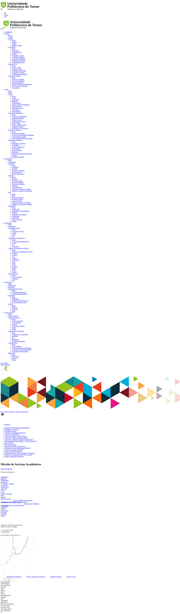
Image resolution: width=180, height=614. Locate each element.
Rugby (14, 328)
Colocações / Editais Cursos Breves (15, 446)
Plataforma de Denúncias (14, 576)
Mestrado (15, 101)
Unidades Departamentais (19, 74)
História (10, 39)
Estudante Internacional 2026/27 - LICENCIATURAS (20, 441)
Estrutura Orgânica (56, 576)
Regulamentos (16, 148)
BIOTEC (15, 253)
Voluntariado (16, 216)
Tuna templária (16, 322)
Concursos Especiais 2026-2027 (14, 450)
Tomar (14, 360)
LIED (13, 263)
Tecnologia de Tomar (18, 72)
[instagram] (6, 580)
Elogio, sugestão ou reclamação (35, 576)
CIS (13, 257)
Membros (7, 424)
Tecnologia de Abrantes (19, 71)
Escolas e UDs (12, 64)
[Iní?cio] (20, 10)
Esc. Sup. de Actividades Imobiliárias (23, 135)
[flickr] (16, 580)
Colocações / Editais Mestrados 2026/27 (16, 438)
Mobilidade (11, 295)
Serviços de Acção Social (19, 86)
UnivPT (6, 33)
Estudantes (11, 164)
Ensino (6, 89)
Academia (15, 279)
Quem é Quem (70, 576)
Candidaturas (8, 32)
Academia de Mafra (18, 118)
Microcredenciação (17, 108)
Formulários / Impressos (11, 429)
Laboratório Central (14, 228)
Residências (15, 339)
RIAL (14, 311)
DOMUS (15, 258)
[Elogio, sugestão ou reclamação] (6, 499)
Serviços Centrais (17, 181)
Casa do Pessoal (17, 187)
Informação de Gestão (18, 61)
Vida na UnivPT (9, 312)
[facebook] (2, 580)
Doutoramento (16, 103)
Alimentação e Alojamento (16, 331)
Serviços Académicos (18, 81)
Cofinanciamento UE (18, 62)
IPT (2, 29)
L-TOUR (15, 267)
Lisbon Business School (19, 137)
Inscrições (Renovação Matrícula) (22, 153)
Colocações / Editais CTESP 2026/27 (15, 436)
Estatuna (14, 324)
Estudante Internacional (15, 289)
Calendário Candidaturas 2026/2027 (15, 433)
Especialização (16, 111)
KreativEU (11, 287)
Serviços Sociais (17, 150)
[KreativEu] (4, 511)
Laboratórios (16, 88)
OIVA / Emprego (17, 219)
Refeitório (15, 336)
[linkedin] (13, 580)
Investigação (8, 223)
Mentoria (14, 213)
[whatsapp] (20, 580)
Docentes (11, 175)
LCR (13, 262)
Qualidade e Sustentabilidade (20, 211)
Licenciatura (15, 99)
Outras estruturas (13, 273)
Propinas (14, 155)
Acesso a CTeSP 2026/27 (12, 434)
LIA (13, 236)
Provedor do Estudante (19, 59)
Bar (13, 338)
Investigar (15, 186)
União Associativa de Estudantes (21, 348)
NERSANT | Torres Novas (20, 128)
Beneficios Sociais (17, 199)
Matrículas (15, 152)
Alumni (14, 221)
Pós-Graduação (16, 106)
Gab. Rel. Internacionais (19, 302)
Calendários (15, 145)
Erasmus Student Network (20, 294)
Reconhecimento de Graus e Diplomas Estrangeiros (19, 453)
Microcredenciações (10, 444)
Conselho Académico (18, 57)
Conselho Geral (16, 52)
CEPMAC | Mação (17, 126)
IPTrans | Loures (17, 120)
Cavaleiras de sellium (18, 326)
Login (6, 15)
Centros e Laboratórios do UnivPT (18, 248)
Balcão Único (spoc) (18, 174)
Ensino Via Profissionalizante (13, 451)
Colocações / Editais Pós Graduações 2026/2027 (18, 439)
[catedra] (3, 514)
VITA (14, 270)
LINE (13, 265)
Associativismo (12, 343)
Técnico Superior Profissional (21, 104)
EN (5, 17)
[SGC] (3, 509)
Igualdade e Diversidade (19, 214)
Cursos (10, 94)
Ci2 (13, 245)
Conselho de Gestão (18, 55)
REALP (10, 304)
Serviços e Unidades (14, 76)
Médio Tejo (11, 353)
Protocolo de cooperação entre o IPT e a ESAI (18, 455)
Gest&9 (14, 272)
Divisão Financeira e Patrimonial (21, 84)
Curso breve (15, 110)
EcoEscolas (15, 218)
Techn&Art (15, 246)
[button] (1, 612)
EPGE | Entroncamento (19, 125)
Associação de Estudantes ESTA (21, 350)
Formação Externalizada (15, 113)
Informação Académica (15, 140)
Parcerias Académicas (14, 130)
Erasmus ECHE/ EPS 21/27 (20, 301)
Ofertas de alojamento (18, 341)
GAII (13, 235)
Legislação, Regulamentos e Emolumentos (17, 428)
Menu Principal (5, 365)
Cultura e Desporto (14, 317)
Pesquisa (5, 363)
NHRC (14, 268)
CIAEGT (15, 255)
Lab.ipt (14, 233)
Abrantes (14, 358)
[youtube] (9, 580)
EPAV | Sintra (16, 123)
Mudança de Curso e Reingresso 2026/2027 (17, 448)
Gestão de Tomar (17, 69)
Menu (10, 35)
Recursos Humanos (18, 82)
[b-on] (3, 516)
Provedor (14, 169)
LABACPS (15, 260)
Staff (9, 192)
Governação (11, 47)
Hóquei (14, 329)
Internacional (8, 282)
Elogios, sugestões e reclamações (14, 456)
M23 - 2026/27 (8, 443)
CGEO (14, 243)
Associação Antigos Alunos (20, 351)
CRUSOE (15, 309)
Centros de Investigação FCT (17, 238)
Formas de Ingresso (6, 469)
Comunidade (8, 159)
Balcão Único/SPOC (18, 157)
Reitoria (14, 54)
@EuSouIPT (12, 206)
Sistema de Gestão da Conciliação (22, 191)
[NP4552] (4, 507)
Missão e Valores (17, 45)
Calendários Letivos (10, 431)
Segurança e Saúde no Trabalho (21, 189)
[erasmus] (4, 512)
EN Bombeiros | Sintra (18, 121)
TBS (13, 280)
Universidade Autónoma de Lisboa (22, 138)
